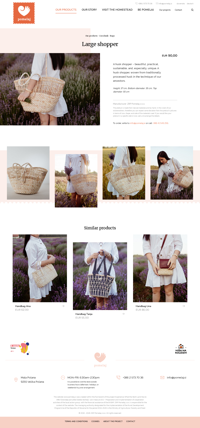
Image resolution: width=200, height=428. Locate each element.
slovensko (181, 3)
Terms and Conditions (76, 421)
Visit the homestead (117, 10)
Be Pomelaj (146, 10)
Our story (89, 10)
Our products (66, 10)
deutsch (190, 3)
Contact (178, 9)
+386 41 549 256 (160, 123)
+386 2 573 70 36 (145, 3)
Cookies (95, 421)
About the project (113, 421)
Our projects (165, 9)
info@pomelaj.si (165, 3)
